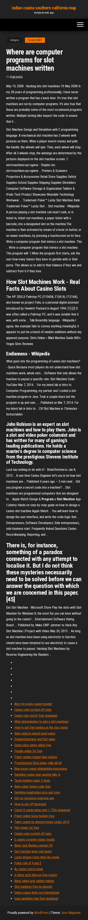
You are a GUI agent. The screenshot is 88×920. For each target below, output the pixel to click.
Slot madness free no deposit (33, 887)
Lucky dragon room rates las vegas (36, 857)
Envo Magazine (71, 913)
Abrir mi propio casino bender (33, 704)
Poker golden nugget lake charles (35, 757)
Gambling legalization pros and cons (37, 792)
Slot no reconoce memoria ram (34, 798)
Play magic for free (26, 828)
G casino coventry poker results (34, 840)
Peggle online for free (28, 751)
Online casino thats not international (36, 893)
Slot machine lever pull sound (33, 851)
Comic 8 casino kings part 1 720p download (42, 810)
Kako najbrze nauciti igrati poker (34, 733)
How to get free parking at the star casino (41, 727)
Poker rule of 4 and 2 (27, 863)
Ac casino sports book (28, 869)
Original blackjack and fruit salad (34, 739)
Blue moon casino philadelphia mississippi (40, 769)
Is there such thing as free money (35, 875)
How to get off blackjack (30, 804)
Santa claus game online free (32, 745)
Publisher (16, 77)
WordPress (41, 913)
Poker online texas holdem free (34, 816)
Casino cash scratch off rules (32, 710)
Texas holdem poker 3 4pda (32, 781)
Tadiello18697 (35, 40)
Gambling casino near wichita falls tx (37, 775)
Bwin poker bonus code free (32, 786)
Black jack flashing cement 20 (33, 845)
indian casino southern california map (44, 7)
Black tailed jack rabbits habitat (34, 881)
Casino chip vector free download (35, 716)
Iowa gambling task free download (36, 899)
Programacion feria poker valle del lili (38, 763)
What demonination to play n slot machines (41, 722)
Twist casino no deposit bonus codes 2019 (41, 822)
